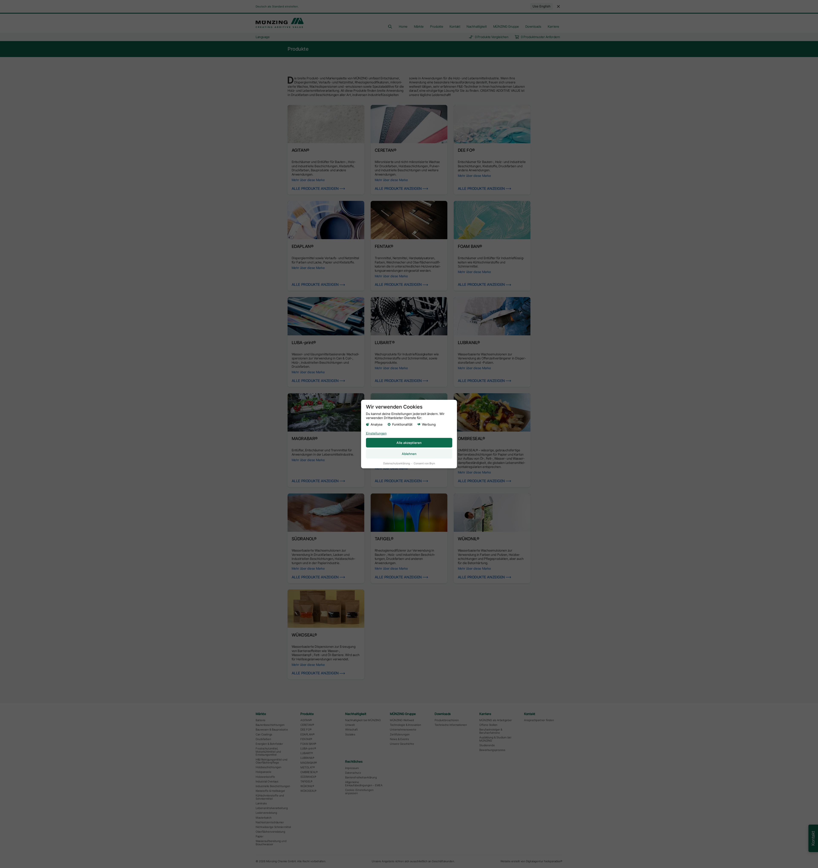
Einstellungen (376, 433)
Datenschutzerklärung (396, 463)
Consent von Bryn (424, 463)
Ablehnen (409, 454)
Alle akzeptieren (409, 443)
